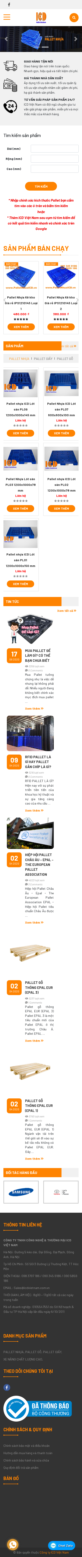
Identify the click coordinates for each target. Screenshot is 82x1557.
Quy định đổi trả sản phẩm (20, 1467)
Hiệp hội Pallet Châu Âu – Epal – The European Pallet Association (39, 864)
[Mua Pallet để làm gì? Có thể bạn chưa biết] (30, 627)
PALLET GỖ (65, 359)
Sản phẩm (14, 346)
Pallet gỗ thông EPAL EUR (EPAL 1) (39, 1106)
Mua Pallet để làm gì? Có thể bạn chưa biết (38, 655)
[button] (6, 39)
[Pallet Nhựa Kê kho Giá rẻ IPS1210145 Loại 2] (60, 277)
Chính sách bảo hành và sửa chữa (26, 1460)
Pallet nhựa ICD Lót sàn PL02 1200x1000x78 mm (61, 484)
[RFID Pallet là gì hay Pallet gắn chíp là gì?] (30, 733)
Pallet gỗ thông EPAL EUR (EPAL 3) (39, 987)
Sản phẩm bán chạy (36, 248)
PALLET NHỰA (19, 359)
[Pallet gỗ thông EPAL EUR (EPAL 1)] (30, 1071)
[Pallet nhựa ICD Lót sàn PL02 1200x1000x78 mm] (61, 459)
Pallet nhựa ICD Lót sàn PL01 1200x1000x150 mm (20, 560)
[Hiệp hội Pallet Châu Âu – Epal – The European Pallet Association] (30, 833)
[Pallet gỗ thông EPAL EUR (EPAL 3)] (30, 953)
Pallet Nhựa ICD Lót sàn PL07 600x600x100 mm (61, 409)
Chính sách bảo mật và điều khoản (26, 1446)
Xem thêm (21, 327)
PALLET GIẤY (43, 359)
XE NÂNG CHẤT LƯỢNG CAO (22, 1359)
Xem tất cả (66, 346)
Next (77, 300)
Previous (4, 300)
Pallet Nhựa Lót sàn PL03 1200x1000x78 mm (20, 484)
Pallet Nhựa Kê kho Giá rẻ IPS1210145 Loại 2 (61, 303)
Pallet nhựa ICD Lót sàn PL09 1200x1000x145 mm (20, 409)
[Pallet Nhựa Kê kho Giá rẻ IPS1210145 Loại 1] (21, 277)
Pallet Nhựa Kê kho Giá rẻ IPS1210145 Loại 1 (21, 303)
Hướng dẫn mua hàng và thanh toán (27, 1453)
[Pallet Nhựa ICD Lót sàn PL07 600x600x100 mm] (61, 383)
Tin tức (12, 601)
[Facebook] (9, 4)
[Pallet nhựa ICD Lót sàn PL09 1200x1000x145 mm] (20, 383)
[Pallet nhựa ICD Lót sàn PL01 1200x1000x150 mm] (20, 534)
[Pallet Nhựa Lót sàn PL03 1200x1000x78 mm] (20, 459)
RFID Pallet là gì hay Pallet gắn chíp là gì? (38, 762)
